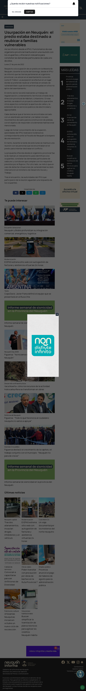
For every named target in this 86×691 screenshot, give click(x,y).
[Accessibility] (80, 674)
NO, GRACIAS (16, 12)
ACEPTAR (29, 12)
